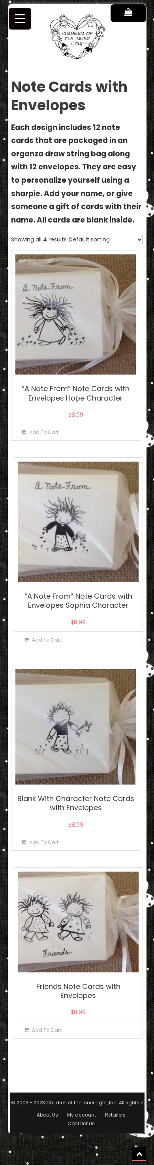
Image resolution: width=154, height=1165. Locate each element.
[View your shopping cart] (128, 13)
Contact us (81, 1123)
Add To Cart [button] (43, 432)
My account (81, 1114)
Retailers (115, 1114)
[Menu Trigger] (20, 19)
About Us (47, 1114)
